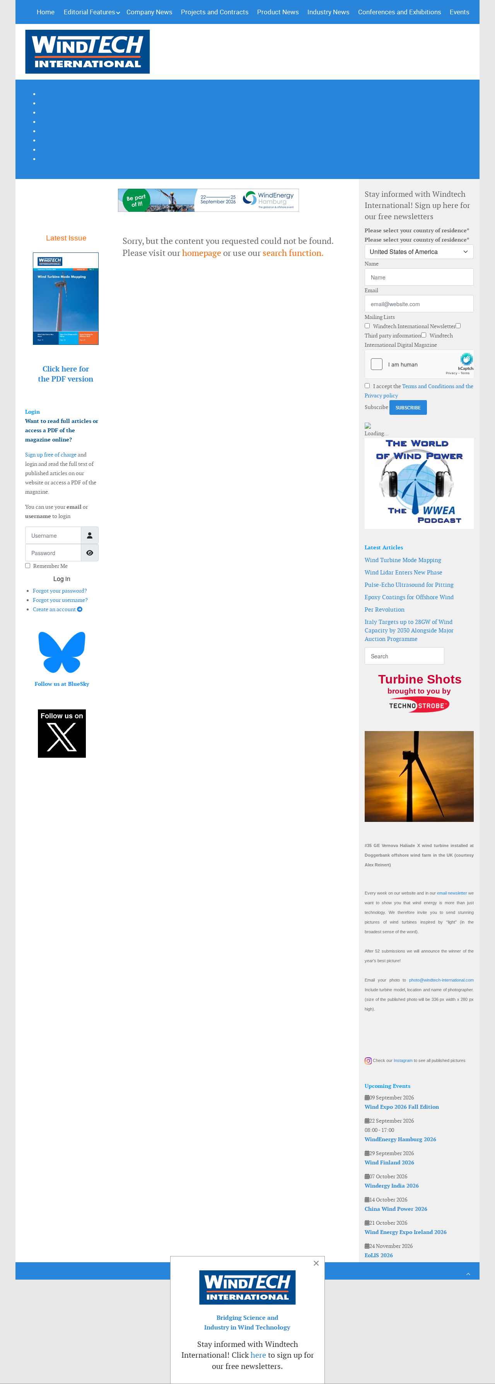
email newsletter (452, 893)
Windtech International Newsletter (414, 326)
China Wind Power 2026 (396, 1208)
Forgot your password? (60, 590)
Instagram (403, 1060)
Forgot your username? (60, 600)
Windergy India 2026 (392, 1185)
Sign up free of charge (51, 454)
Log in (61, 578)
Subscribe (376, 407)
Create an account (55, 609)
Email (371, 290)
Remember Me (50, 565)
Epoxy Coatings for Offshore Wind (409, 597)
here (258, 1355)
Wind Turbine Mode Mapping (403, 560)
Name (372, 263)
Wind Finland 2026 (389, 1162)
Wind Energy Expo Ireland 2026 (406, 1232)
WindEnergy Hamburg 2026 (400, 1139)
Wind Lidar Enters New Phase (403, 572)
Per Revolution (385, 609)
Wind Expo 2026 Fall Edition (402, 1106)
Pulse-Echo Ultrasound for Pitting (409, 584)
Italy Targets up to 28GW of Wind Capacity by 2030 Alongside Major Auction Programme (409, 630)
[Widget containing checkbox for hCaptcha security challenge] (419, 364)
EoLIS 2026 (379, 1255)
